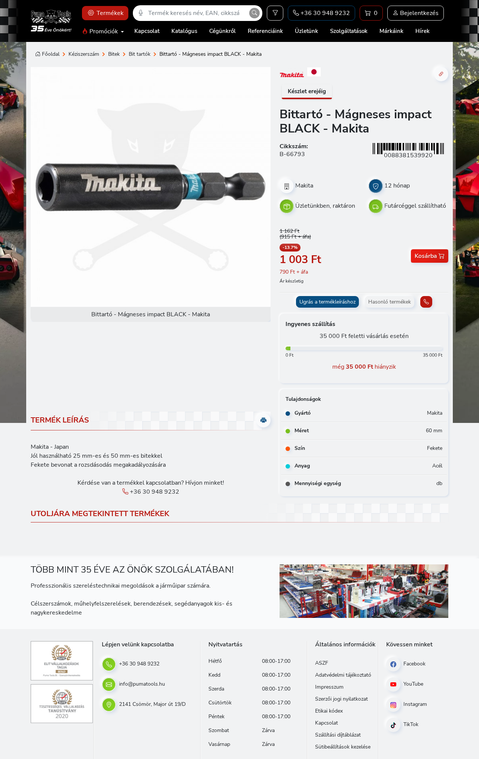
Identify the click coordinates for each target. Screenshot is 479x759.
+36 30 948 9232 (153, 492)
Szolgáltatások (348, 31)
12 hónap (397, 186)
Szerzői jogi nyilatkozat (341, 698)
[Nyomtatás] (263, 420)
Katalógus (184, 31)
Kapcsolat (146, 31)
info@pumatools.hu (141, 684)
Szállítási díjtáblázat (338, 734)
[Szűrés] (275, 13)
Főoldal (51, 54)
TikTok (410, 724)
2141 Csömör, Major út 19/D (152, 704)
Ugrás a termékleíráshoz (327, 301)
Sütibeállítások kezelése (342, 746)
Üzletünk (306, 31)
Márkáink (391, 31)
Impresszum (329, 687)
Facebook (413, 663)
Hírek (422, 31)
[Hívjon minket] (426, 302)
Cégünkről (222, 31)
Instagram (414, 704)
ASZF (321, 663)
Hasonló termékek (389, 301)
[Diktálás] (141, 13)
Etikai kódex (329, 710)
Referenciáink (265, 31)
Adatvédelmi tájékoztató (343, 675)
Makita (304, 186)
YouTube (412, 684)
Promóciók (103, 31)
